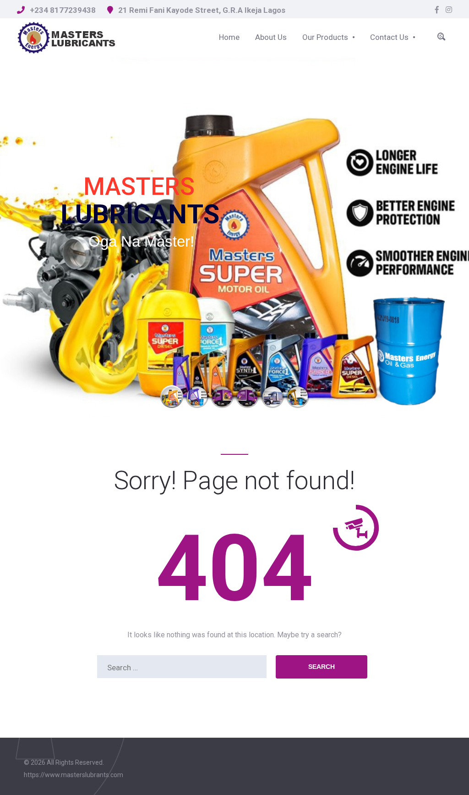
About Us (271, 37)
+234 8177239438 (63, 10)
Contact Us (389, 37)
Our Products (325, 37)
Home (229, 37)
